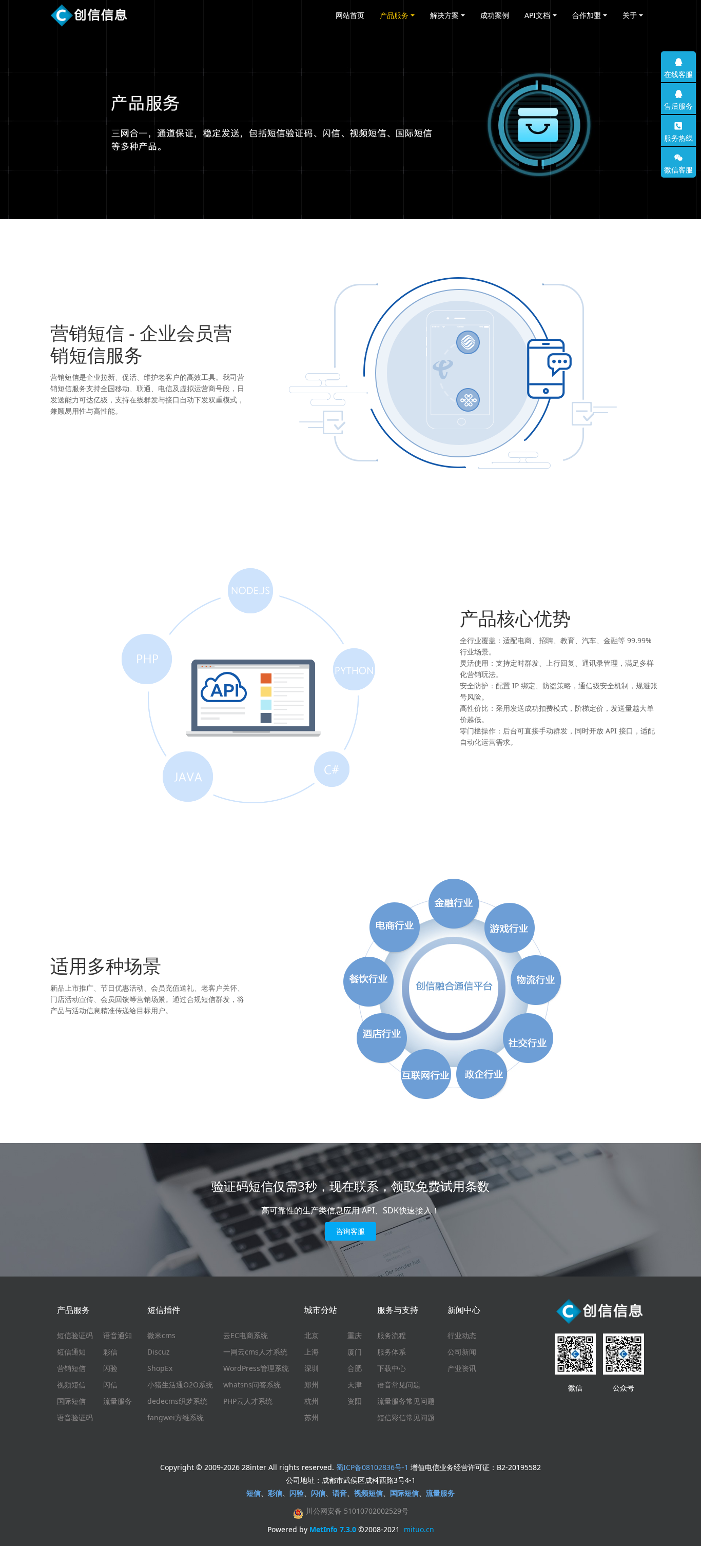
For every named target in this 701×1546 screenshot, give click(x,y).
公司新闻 (461, 1352)
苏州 (311, 1417)
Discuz (158, 1352)
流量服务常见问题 (406, 1401)
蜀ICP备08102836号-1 (372, 1467)
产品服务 (73, 1310)
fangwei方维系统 (175, 1417)
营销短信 (71, 1368)
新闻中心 (463, 1310)
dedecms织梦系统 (177, 1401)
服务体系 (391, 1352)
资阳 (354, 1401)
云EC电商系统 (245, 1335)
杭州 (311, 1401)
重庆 (354, 1335)
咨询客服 (350, 1231)
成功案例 (494, 15)
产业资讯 (461, 1368)
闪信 (110, 1384)
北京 (311, 1335)
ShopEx (159, 1368)
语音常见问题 (398, 1384)
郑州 (311, 1384)
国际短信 (71, 1401)
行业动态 (461, 1335)
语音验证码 (75, 1417)
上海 (311, 1352)
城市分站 (320, 1310)
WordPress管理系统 (256, 1368)
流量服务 (117, 1401)
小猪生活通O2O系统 (180, 1384)
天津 (354, 1384)
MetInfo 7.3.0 (332, 1529)
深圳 (311, 1368)
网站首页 (350, 15)
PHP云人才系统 (247, 1401)
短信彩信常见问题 (406, 1417)
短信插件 (163, 1310)
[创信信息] (88, 15)
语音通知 (117, 1335)
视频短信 (71, 1384)
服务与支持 (397, 1310)
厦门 (354, 1352)
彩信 (110, 1352)
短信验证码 (75, 1335)
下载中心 (391, 1368)
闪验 (110, 1368)
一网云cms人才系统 (255, 1352)
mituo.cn (419, 1529)
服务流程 (391, 1335)
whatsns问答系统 (252, 1384)
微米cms (161, 1335)
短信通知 (71, 1352)
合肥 (354, 1368)
